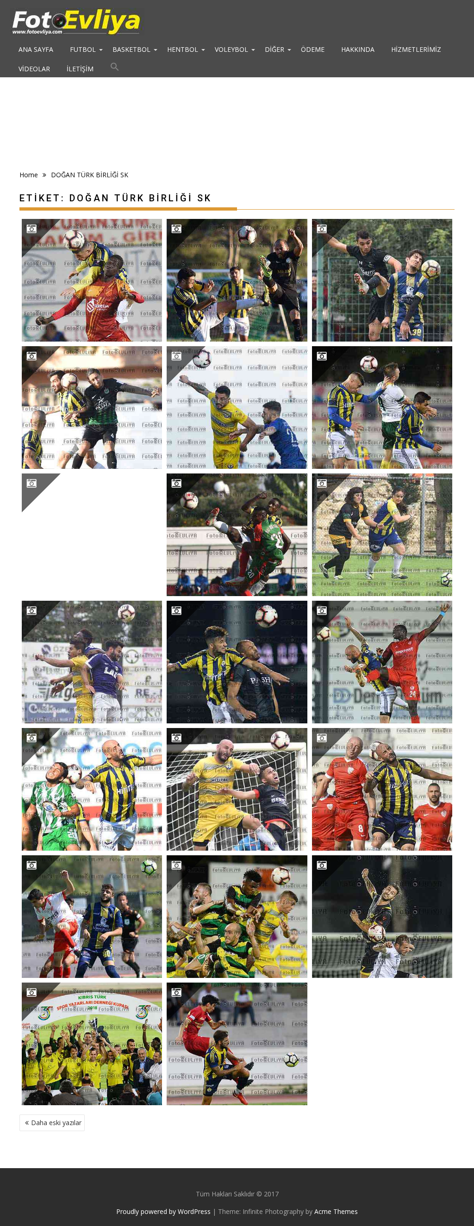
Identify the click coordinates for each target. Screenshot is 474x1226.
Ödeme (312, 49)
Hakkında (357, 49)
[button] (115, 69)
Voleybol (231, 49)
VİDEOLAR (34, 68)
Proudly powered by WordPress (163, 1211)
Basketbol (131, 49)
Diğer (274, 49)
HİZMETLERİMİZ (416, 49)
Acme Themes (336, 1211)
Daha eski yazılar (56, 1122)
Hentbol (182, 49)
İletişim (80, 68)
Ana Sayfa (36, 49)
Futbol (83, 49)
